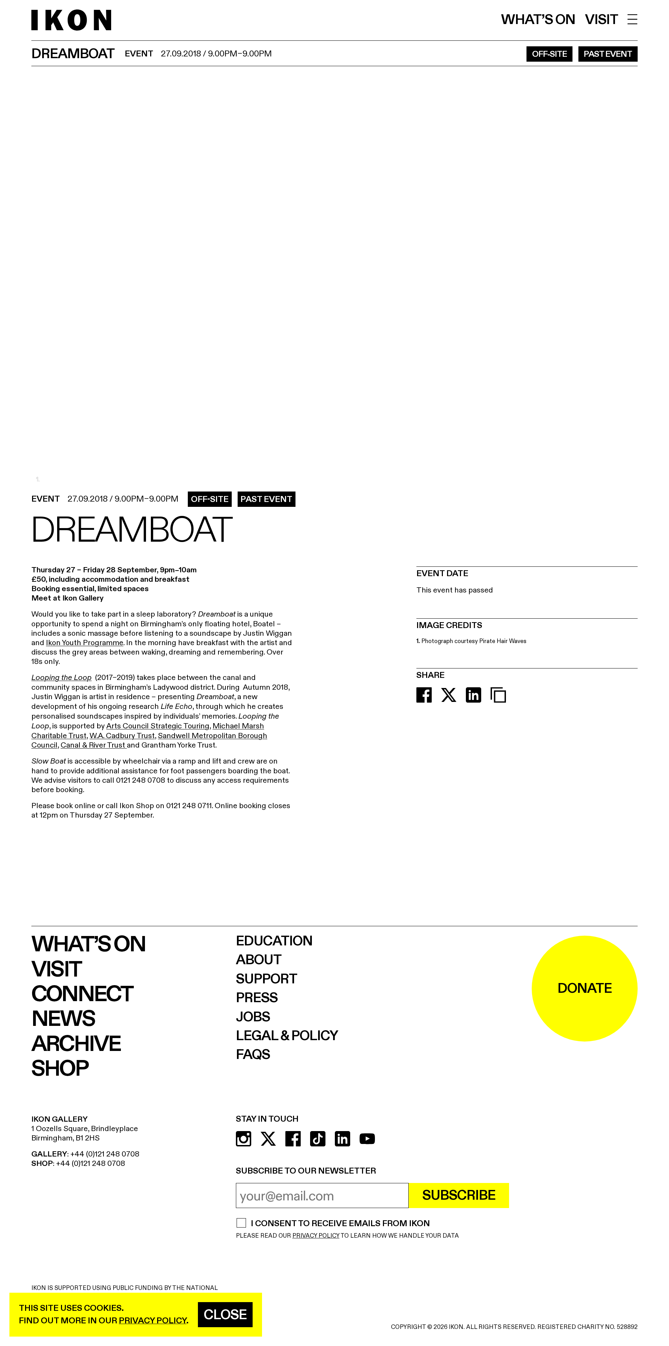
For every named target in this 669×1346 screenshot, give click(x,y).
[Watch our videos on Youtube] (367, 1138)
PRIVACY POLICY (315, 1235)
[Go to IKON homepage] (71, 20)
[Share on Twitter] (448, 695)
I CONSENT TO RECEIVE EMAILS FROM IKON (340, 1224)
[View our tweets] (268, 1138)
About (259, 960)
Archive (76, 1044)
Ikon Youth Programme (84, 643)
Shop (59, 1069)
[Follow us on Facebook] (293, 1138)
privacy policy (152, 1320)
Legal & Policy (287, 1036)
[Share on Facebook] (424, 695)
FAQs (253, 1055)
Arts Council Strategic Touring (157, 726)
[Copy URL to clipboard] (498, 695)
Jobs (253, 1017)
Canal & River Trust (94, 745)
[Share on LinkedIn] (473, 695)
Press (257, 998)
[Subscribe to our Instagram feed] (243, 1138)
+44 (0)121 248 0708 (104, 1154)
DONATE (585, 988)
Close (225, 1315)
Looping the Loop (61, 678)
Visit (601, 20)
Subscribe (458, 1195)
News (63, 1019)
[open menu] (633, 19)
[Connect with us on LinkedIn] (342, 1138)
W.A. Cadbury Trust (122, 736)
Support (266, 979)
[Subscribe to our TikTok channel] (317, 1138)
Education (274, 941)
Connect (82, 994)
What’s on (538, 20)
